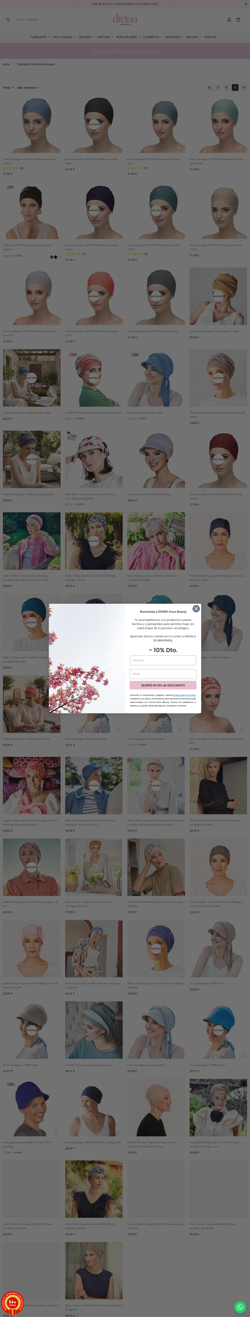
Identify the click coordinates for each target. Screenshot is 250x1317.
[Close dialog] (196, 608)
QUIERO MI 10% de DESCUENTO (163, 685)
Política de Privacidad (185, 695)
